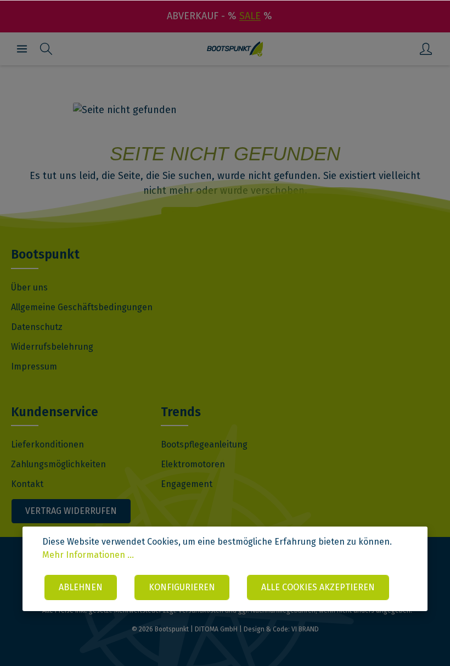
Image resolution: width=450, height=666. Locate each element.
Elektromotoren (193, 464)
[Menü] (22, 49)
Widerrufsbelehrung (52, 347)
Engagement (186, 484)
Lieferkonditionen (47, 444)
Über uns (29, 287)
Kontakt (27, 484)
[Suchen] (46, 49)
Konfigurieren (182, 587)
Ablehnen (81, 587)
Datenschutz (37, 327)
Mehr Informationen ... (88, 555)
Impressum (34, 366)
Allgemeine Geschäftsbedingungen (82, 307)
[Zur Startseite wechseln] (235, 49)
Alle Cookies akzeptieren (318, 587)
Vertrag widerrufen (71, 511)
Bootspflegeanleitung (204, 444)
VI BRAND (305, 629)
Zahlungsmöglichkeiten (58, 464)
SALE (250, 16)
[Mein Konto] (426, 49)
